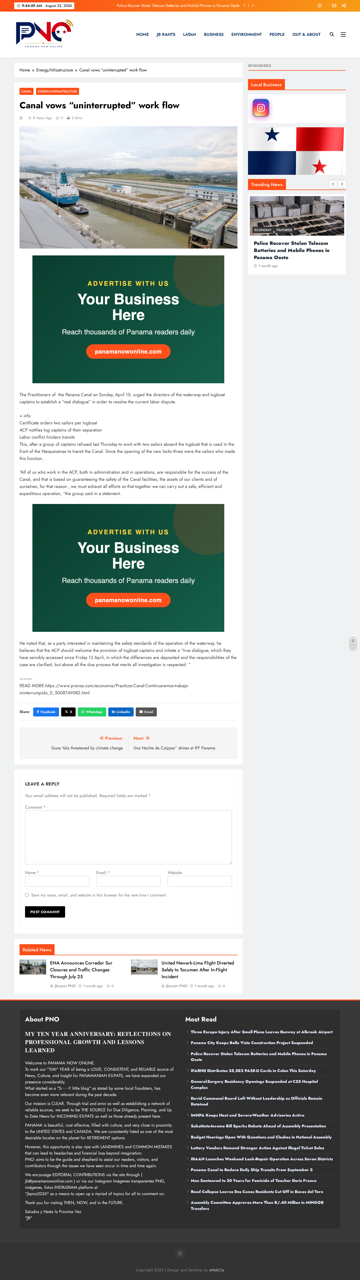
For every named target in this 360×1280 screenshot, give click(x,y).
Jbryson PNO (65, 985)
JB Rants (166, 34)
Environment (246, 34)
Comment (35, 807)
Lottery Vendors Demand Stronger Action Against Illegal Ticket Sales (257, 1148)
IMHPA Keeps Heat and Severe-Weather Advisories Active (247, 1115)
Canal (26, 91)
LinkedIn (123, 711)
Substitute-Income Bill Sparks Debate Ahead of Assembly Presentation (258, 1126)
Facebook (48, 711)
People (277, 34)
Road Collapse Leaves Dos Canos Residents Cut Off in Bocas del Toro (257, 1192)
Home (142, 34)
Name (32, 873)
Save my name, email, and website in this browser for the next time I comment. (99, 895)
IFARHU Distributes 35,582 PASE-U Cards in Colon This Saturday (187, 5)
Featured (285, 229)
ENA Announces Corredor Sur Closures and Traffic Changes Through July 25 (81, 969)
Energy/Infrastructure (57, 91)
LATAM (189, 34)
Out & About (306, 34)
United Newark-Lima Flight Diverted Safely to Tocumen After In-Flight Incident (198, 969)
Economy (263, 229)
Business (213, 34)
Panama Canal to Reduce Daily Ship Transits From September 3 (252, 1170)
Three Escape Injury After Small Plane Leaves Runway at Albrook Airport (262, 1032)
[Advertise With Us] (128, 319)
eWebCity (216, 1270)
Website (175, 873)
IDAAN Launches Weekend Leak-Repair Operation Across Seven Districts (262, 1159)
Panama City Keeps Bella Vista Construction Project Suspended (252, 1043)
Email (148, 711)
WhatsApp (94, 711)
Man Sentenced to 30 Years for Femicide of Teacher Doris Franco (254, 1181)
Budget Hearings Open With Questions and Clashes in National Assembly (261, 1137)
